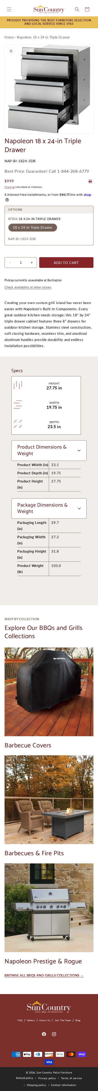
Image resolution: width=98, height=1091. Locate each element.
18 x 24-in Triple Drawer (32, 227)
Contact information (63, 1084)
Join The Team (63, 1020)
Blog (77, 1020)
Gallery (31, 1020)
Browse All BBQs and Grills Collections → (44, 975)
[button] (9, 9)
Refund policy (24, 1077)
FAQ (20, 1020)
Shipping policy (36, 1084)
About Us (44, 1020)
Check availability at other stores (28, 287)
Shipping (10, 186)
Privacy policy (47, 1078)
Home (9, 37)
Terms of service (71, 1078)
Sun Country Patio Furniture (54, 1072)
